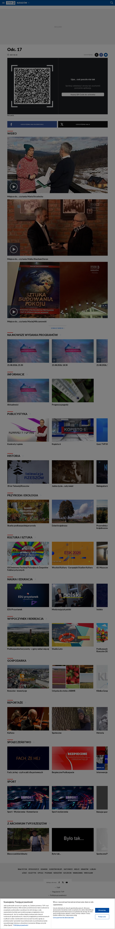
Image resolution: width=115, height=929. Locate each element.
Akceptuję (102, 910)
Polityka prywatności (20, 925)
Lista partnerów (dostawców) (63, 917)
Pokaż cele (102, 917)
